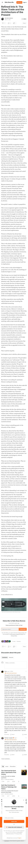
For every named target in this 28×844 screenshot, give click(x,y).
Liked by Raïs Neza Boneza (11, 673)
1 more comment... (5, 759)
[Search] (25, 766)
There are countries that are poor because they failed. (9, 791)
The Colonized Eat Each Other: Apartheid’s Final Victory (8, 772)
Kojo (5, 671)
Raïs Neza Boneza (9, 18)
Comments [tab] (4, 657)
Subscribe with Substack (15, 827)
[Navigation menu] (2, 2)
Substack (6, 841)
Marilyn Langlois (8, 738)
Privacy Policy (19, 833)
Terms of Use (21, 632)
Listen (24, 19)
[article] (14, 776)
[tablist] (7, 657)
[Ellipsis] (26, 671)
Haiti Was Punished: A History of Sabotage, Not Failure (9, 787)
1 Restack (18, 641)
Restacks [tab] (11, 657)
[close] (23, 800)
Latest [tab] (6, 766)
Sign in (25, 2)
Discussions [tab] (12, 766)
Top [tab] (3, 766)
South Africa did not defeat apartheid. (8, 776)
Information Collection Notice (16, 634)
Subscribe (19, 2)
